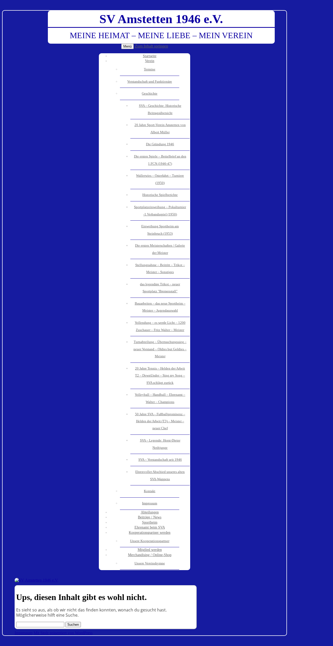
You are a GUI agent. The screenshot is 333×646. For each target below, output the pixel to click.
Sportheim (149, 522)
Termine (149, 69)
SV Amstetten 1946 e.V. (161, 19)
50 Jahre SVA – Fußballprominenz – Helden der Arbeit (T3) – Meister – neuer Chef (160, 421)
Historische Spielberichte (160, 195)
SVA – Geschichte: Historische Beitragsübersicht (160, 109)
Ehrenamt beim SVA (150, 527)
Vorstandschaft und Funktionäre (149, 81)
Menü (127, 46)
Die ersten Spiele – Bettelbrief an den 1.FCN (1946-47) (160, 160)
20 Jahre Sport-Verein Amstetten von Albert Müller (160, 128)
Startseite (149, 56)
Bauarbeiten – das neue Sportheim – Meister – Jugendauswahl (160, 307)
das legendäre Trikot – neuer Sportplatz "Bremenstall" (160, 287)
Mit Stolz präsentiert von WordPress (63, 633)
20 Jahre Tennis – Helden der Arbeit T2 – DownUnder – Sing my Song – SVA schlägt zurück (160, 376)
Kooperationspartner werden (149, 533)
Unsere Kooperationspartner (149, 541)
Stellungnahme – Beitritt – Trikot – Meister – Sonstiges (160, 268)
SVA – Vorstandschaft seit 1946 (160, 460)
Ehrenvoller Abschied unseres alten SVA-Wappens (160, 475)
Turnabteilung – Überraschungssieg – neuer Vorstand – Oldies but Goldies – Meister (160, 349)
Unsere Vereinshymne (150, 563)
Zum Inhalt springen (151, 46)
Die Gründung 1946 (160, 144)
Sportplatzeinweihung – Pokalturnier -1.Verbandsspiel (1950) (160, 210)
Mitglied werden (150, 550)
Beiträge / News (149, 517)
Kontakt (149, 491)
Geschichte (149, 93)
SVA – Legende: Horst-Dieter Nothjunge (160, 444)
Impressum (149, 503)
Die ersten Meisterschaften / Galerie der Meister (160, 249)
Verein (149, 61)
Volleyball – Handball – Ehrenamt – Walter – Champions (160, 398)
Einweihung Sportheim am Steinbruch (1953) (160, 230)
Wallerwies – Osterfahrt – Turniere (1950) (160, 179)
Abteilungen (150, 512)
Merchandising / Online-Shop (149, 555)
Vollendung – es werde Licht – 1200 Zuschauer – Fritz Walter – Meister (160, 326)
